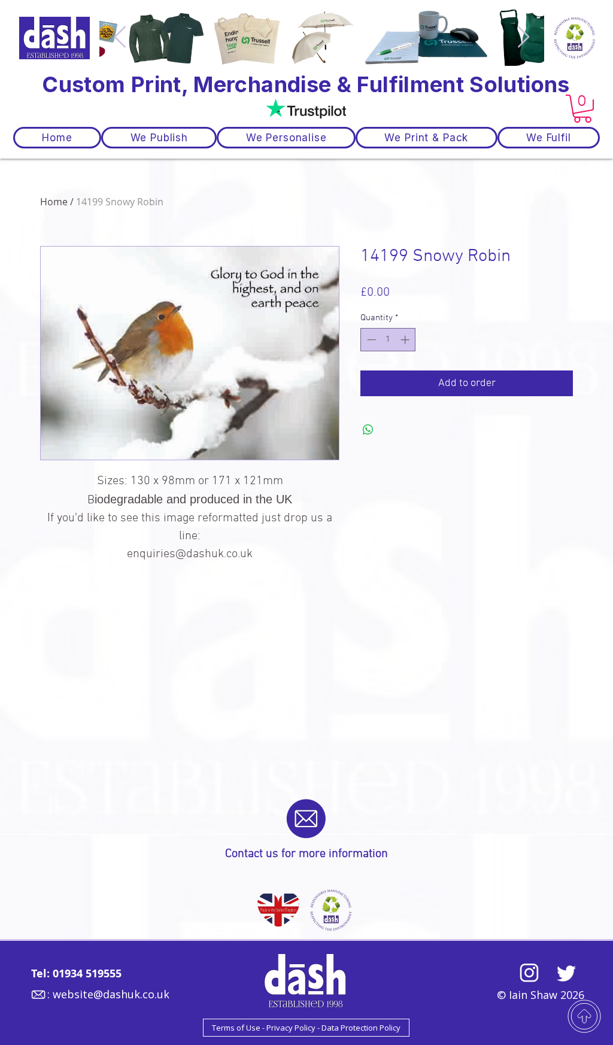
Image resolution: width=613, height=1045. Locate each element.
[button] (582, 109)
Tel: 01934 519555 (76, 973)
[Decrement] (370, 340)
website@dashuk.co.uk (111, 994)
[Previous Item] (120, 37)
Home (54, 201)
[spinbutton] (388, 340)
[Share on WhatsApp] (368, 430)
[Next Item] (523, 37)
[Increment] (406, 340)
